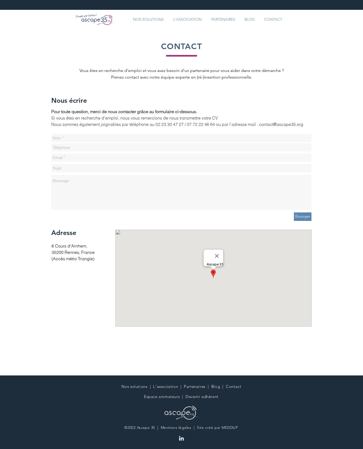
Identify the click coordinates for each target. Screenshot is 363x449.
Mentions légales (176, 427)
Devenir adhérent (201, 396)
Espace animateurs (162, 396)
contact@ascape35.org (281, 124)
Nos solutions (134, 386)
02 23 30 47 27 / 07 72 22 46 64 (185, 124)
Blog (215, 386)
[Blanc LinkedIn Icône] (181, 438)
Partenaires (194, 386)
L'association (165, 386)
